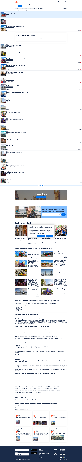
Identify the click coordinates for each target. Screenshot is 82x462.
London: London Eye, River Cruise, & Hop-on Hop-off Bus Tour (58, 429)
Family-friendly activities (19, 307)
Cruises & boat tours (19, 309)
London (47, 320)
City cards (17, 310)
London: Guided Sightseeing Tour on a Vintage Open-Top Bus (23, 412)
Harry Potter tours (18, 308)
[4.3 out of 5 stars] (17, 409)
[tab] (20, 384)
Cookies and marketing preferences (44, 453)
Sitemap (40, 457)
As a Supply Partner (62, 449)
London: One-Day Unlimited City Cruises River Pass (40, 429)
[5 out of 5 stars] (23, 414)
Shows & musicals (18, 306)
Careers (55, 450)
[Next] (66, 235)
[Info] (26, 10)
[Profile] (65, 1)
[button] (41, 14)
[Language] (62, 1)
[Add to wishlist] (5, 13)
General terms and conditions (43, 454)
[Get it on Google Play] (34, 450)
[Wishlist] (58, 1)
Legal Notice (41, 450)
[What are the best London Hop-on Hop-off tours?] (66, 314)
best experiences (34, 399)
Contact (40, 449)
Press (55, 453)
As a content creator (62, 450)
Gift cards (55, 454)
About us (55, 449)
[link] (41, 14)
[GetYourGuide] (16, 1)
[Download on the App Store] (34, 453)
